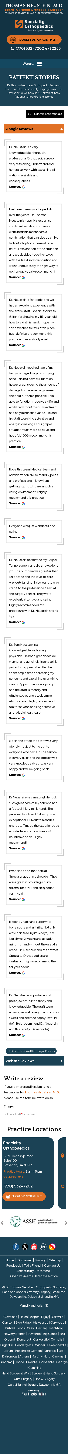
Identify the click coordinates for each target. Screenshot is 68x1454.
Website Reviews (20, 1061)
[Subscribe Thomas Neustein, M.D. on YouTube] (34, 1247)
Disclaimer (25, 1260)
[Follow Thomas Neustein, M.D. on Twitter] (25, 1247)
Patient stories (24, 96)
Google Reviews (19, 128)
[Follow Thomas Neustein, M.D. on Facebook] (16, 1247)
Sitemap (55, 1260)
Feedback (13, 1265)
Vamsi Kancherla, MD (34, 1305)
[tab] (34, 128)
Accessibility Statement (33, 1271)
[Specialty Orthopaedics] (34, 25)
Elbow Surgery (44, 1379)
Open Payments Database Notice (34, 1276)
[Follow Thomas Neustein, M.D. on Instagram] (52, 1246)
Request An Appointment (38, 39)
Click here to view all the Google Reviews (31, 1051)
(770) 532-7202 (30, 48)
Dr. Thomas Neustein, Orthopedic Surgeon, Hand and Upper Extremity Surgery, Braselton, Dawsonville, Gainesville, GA (34, 89)
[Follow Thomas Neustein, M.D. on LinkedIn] (43, 1247)
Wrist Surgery (22, 1379)
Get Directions (13, 1176)
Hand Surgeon (12, 1373)
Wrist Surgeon (34, 1373)
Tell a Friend (32, 1265)
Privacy (40, 1260)
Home (9, 1260)
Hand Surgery (55, 1373)
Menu (28, 63)
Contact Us (52, 1265)
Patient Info (51, 92)
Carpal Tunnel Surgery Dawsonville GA (34, 1385)
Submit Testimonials (48, 114)
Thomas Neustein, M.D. (42, 1092)
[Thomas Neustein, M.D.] (34, 8)
